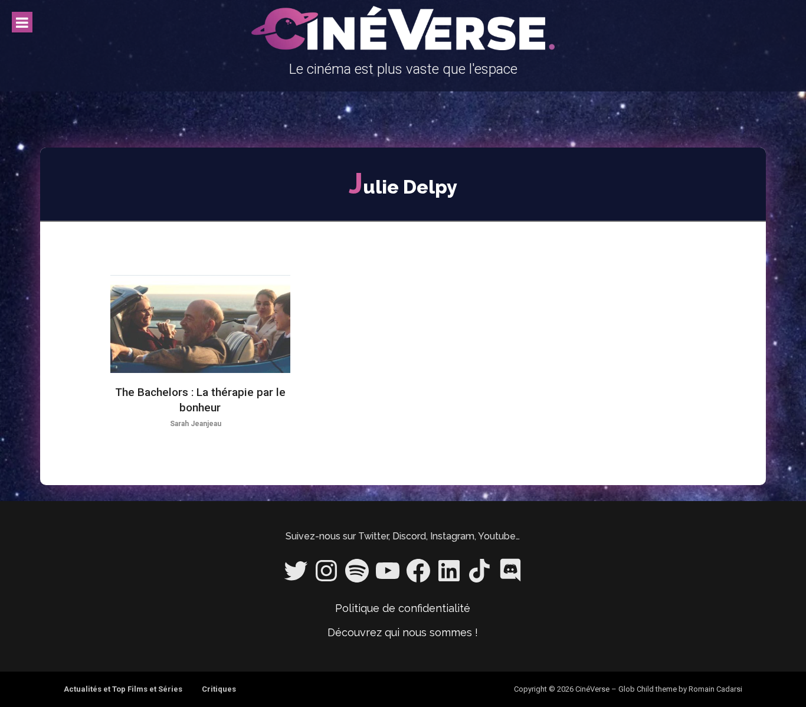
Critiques (219, 689)
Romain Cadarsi (715, 689)
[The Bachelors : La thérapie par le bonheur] (200, 324)
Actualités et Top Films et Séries (123, 689)
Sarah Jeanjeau (195, 424)
